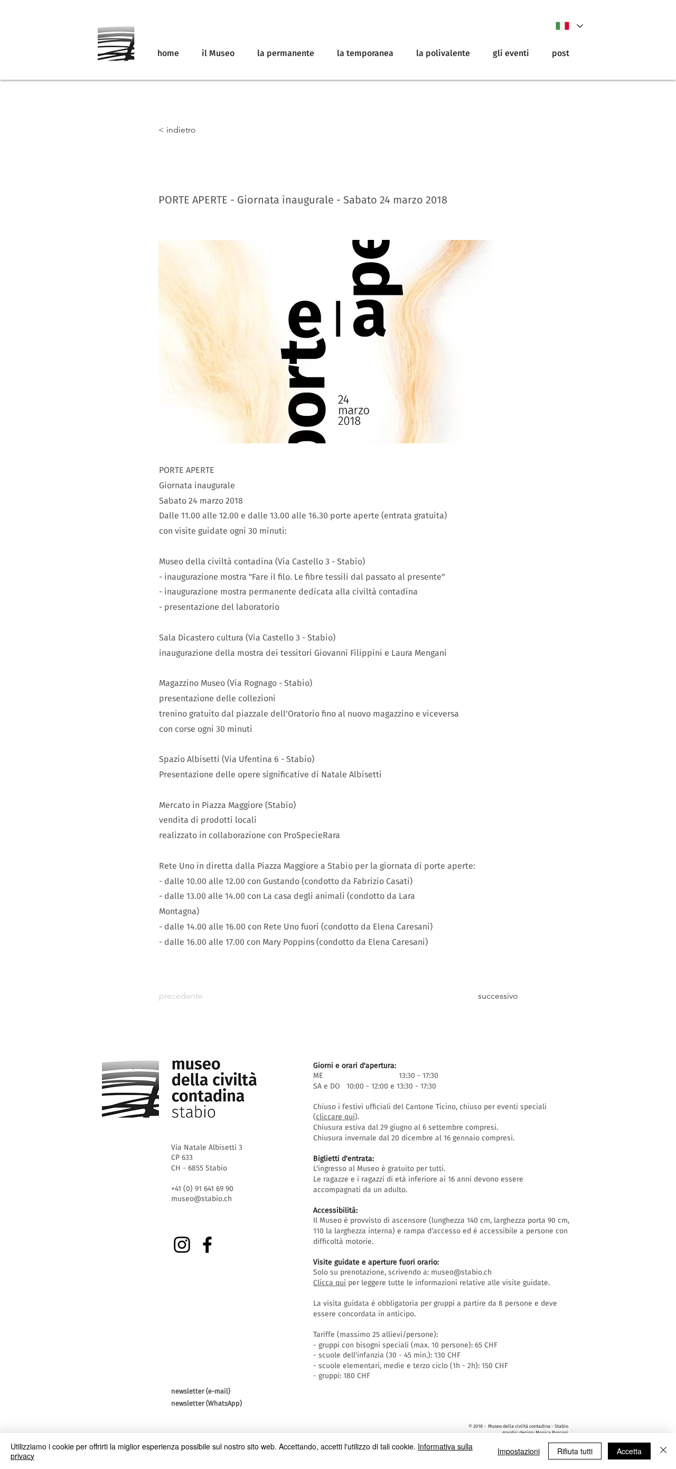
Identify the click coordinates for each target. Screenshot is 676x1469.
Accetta (629, 1451)
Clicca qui (329, 1282)
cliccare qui (335, 1116)
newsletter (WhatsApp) (206, 1403)
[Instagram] (182, 1245)
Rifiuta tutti (575, 1451)
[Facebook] (207, 1245)
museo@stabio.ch (461, 1272)
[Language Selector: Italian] (569, 26)
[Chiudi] (663, 1451)
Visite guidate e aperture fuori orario (375, 1262)
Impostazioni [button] (518, 1451)
